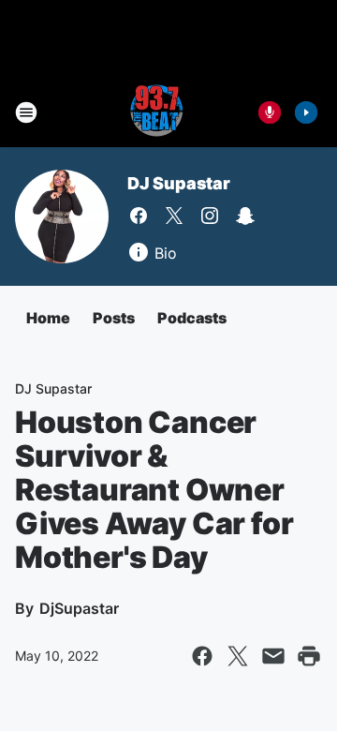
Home (48, 317)
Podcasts (192, 317)
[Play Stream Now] (306, 112)
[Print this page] (309, 656)
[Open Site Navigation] (26, 112)
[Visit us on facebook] (138, 215)
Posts (114, 317)
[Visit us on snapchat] (245, 215)
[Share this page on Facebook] (202, 656)
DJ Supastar (178, 183)
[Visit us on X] (174, 215)
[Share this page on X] (238, 656)
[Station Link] (155, 112)
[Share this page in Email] (273, 656)
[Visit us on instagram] (209, 215)
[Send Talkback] (269, 112)
